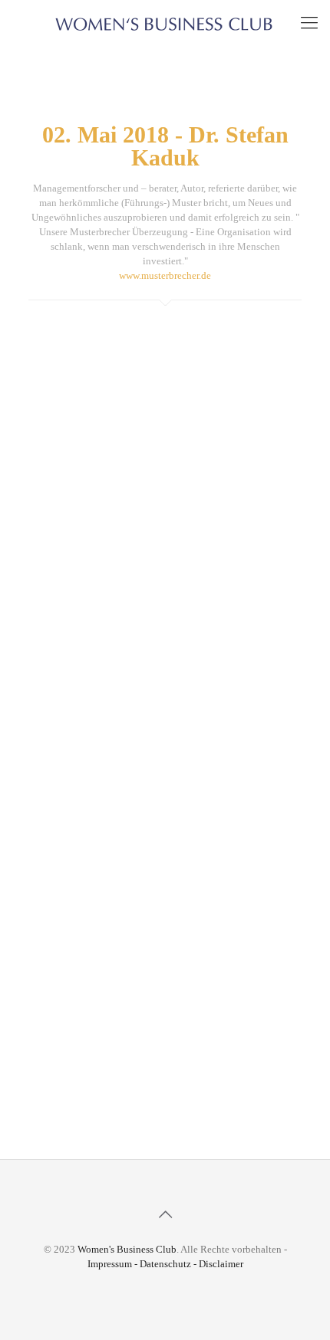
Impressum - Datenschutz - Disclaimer (165, 1264)
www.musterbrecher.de (165, 275)
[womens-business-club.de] (165, 23)
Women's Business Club (127, 1249)
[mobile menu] (309, 23)
